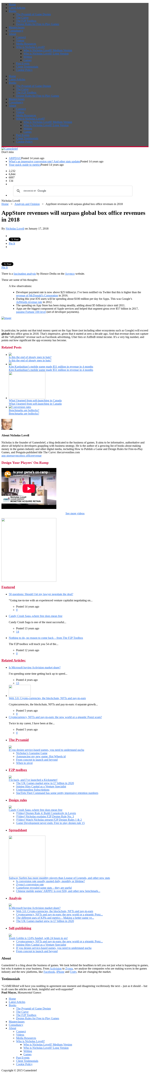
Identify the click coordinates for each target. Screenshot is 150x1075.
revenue (37, 455)
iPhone (60, 971)
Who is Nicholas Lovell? (30, 47)
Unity (73, 971)
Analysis (15, 898)
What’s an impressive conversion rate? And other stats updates (44, 161)
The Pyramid (19, 740)
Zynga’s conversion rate (30, 884)
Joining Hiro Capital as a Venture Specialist (41, 786)
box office (26, 455)
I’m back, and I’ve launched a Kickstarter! (33, 779)
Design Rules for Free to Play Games (37, 24)
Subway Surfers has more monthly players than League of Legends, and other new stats (59, 877)
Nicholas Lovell (15, 228)
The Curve (22, 17)
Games (27, 60)
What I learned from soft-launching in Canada (35, 400)
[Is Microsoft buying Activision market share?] (10, 905)
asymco (16, 455)
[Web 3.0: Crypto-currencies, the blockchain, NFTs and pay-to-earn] (20, 695)
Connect (21, 37)
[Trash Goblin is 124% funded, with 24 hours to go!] (10, 935)
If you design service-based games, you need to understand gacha (46, 749)
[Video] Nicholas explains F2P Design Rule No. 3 (45, 816)
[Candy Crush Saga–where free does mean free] (10, 807)
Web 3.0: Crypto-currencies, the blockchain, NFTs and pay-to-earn (47, 698)
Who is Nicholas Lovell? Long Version (46, 53)
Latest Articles (17, 7)
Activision (56, 968)
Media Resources (26, 43)
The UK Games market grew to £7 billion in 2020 (45, 783)
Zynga (69, 968)
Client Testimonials (27, 66)
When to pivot (24, 763)
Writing (27, 56)
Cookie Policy (24, 69)
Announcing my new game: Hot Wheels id (41, 756)
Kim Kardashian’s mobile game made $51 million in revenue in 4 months (51, 366)
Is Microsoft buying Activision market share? (35, 667)
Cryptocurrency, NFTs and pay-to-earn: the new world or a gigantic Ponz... (59, 914)
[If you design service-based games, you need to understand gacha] (10, 747)
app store (6, 455)
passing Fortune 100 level (31, 311)
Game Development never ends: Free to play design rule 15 (50, 823)
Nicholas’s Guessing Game (31, 753)
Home (12, 4)
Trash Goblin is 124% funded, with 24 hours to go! (38, 938)
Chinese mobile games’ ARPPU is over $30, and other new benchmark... (58, 891)
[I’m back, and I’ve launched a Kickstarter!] (10, 777)
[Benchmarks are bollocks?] (20, 407)
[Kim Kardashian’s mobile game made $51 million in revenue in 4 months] (10, 364)
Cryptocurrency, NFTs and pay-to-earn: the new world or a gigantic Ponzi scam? (55, 717)
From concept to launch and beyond (37, 759)
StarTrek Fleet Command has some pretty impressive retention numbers (57, 793)
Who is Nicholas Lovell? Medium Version (47, 50)
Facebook (49, 971)
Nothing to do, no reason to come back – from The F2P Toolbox (46, 637)
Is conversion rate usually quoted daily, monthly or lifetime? (50, 881)
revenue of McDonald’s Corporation (37, 295)
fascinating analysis (25, 273)
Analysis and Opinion (27, 204)
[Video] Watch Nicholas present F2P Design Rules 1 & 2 (49, 819)
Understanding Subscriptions (32, 789)
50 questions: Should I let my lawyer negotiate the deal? (41, 594)
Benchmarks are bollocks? (24, 410)
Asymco (70, 273)
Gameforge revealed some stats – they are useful (44, 887)
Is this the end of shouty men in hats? (30, 357)
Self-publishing (20, 928)
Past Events (22, 63)
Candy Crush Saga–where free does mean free (35, 616)
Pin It (12, 243)
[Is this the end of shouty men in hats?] (10, 354)
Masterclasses (17, 27)
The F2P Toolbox (26, 20)
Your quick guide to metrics (25, 164)
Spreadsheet (18, 830)
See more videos (75, 513)
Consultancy (16, 30)
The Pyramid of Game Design (33, 14)
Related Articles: (13, 660)
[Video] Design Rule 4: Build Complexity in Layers (46, 813)
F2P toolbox (18, 770)
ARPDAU (15, 158)
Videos (20, 40)
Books (12, 11)
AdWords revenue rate (29, 302)
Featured (8, 587)
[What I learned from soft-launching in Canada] (27, 397)
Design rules (18, 800)
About (12, 33)
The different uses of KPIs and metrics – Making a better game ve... (55, 917)
